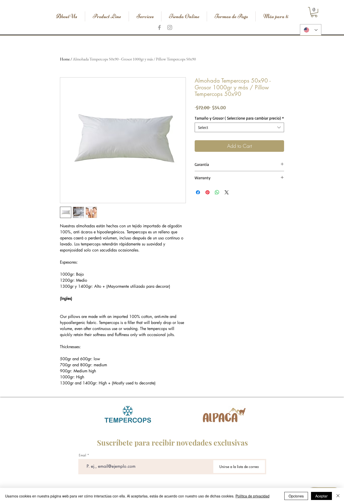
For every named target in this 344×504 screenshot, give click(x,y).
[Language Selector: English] (310, 29)
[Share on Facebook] (198, 192)
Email (82, 455)
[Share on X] (227, 192)
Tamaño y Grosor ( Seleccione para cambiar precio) (239, 118)
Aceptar (321, 495)
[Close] (338, 496)
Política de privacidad (252, 495)
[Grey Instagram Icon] (169, 27)
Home (65, 59)
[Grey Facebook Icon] (159, 27)
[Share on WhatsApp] (217, 192)
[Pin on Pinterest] (207, 192)
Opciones (296, 495)
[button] (314, 12)
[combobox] (239, 127)
